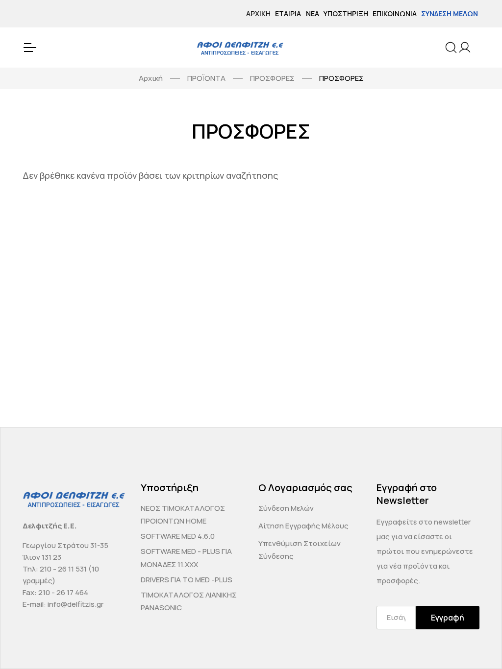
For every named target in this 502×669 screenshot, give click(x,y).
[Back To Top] (475, 642)
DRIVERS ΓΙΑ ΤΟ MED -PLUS (186, 579)
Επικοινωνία (395, 13)
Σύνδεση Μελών (449, 13)
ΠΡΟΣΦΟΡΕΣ (272, 78)
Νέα (312, 13)
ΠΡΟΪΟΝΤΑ (206, 78)
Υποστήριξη (346, 13)
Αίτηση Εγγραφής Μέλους (303, 526)
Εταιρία (288, 13)
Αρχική (258, 13)
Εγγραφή (447, 617)
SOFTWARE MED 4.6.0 (178, 536)
